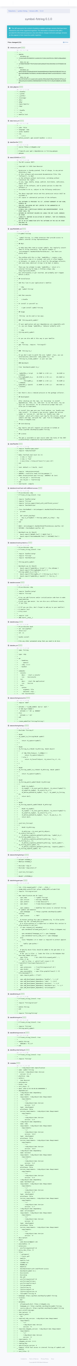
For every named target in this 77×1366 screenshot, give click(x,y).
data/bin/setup (14, 622)
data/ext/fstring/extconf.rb (18, 698)
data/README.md (16, 229)
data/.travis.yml (14, 121)
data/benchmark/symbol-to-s (19, 543)
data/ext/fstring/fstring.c (17, 726)
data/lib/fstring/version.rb (17, 1033)
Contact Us (24, 1359)
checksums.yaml (15, 48)
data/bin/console (15, 582)
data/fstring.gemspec (16, 880)
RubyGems (12, 11)
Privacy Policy (45, 1359)
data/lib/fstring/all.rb (16, 1017)
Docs (52, 1359)
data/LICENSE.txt (15, 157)
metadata (13, 1063)
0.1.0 (41, 11)
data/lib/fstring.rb (15, 994)
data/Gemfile (14, 142)
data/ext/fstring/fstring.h (17, 855)
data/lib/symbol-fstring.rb (17, 1050)
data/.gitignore (14, 87)
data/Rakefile (14, 444)
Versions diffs (33, 11)
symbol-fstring (22, 11)
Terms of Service (34, 1359)
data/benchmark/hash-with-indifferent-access (24, 488)
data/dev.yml (14, 645)
